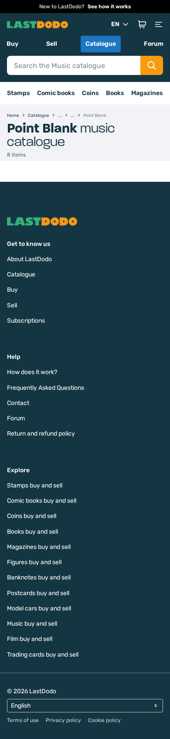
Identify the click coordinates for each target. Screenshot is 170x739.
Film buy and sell (29, 639)
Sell (51, 44)
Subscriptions (26, 320)
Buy (12, 44)
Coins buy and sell (31, 516)
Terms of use (23, 720)
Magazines (147, 93)
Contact (18, 403)
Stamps (18, 93)
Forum (153, 44)
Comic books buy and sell (41, 500)
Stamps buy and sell (34, 485)
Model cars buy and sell (39, 608)
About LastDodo (29, 259)
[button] (142, 24)
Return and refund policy (41, 433)
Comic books (56, 93)
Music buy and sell (32, 623)
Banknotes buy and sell (39, 577)
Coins (90, 93)
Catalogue (100, 44)
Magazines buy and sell (39, 547)
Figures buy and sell (34, 562)
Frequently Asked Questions (45, 388)
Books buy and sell (32, 531)
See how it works (109, 6)
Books (115, 93)
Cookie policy (104, 720)
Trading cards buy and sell (42, 654)
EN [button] (115, 24)
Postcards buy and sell (38, 593)
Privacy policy (63, 720)
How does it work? (32, 372)
